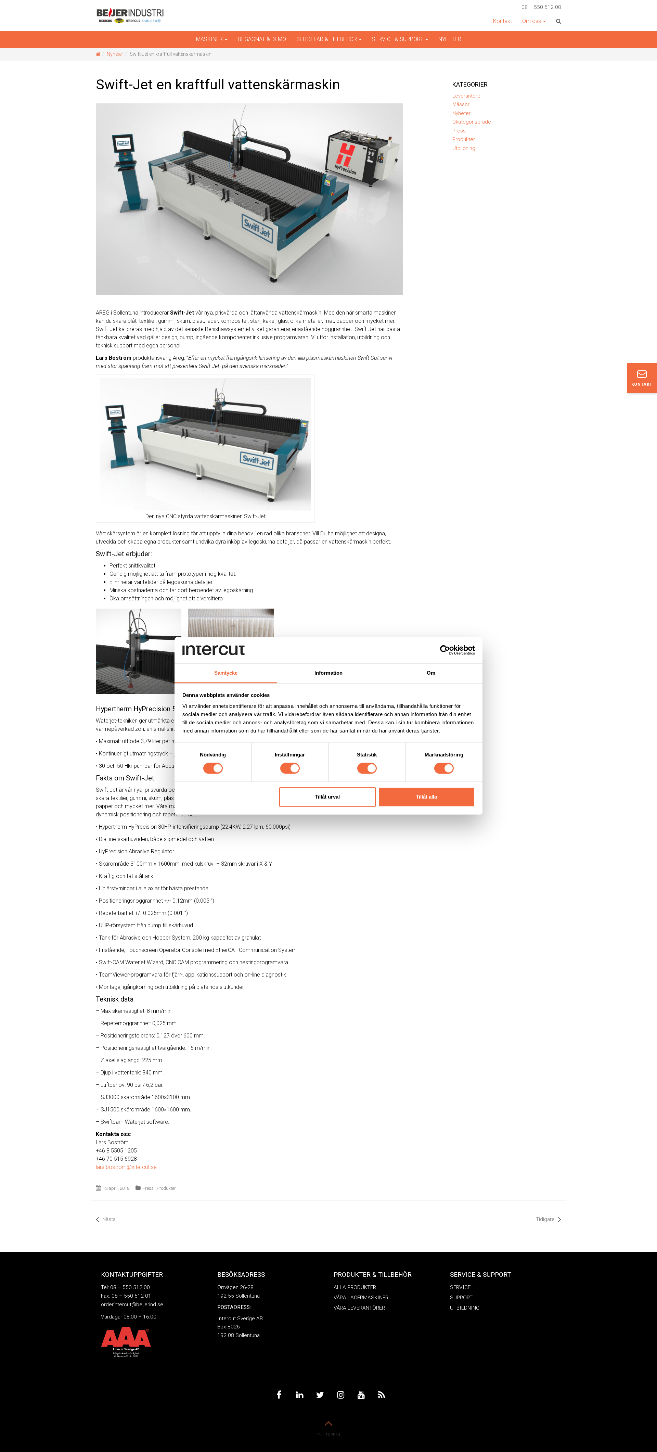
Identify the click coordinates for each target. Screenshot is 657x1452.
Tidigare (545, 1219)
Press (148, 1188)
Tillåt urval (327, 797)
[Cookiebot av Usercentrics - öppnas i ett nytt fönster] (445, 650)
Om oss (532, 21)
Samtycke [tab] (226, 673)
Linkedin (299, 1395)
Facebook (278, 1395)
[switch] (290, 768)
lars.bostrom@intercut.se (126, 1167)
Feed (381, 1395)
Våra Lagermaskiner (361, 1298)
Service (460, 1287)
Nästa (109, 1219)
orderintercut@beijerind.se (132, 1304)
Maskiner (210, 39)
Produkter (166, 1188)
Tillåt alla (426, 797)
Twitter (319, 1395)
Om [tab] (431, 673)
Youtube (361, 1395)
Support (461, 1298)
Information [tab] (328, 673)
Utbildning (463, 148)
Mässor (460, 104)
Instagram (340, 1395)
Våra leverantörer (359, 1308)
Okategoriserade (471, 122)
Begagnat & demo (262, 39)
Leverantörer (467, 96)
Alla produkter (355, 1287)
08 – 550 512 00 (541, 7)
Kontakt (502, 21)
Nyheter (449, 39)
